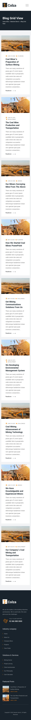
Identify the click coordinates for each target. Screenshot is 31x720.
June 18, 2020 (13, 691)
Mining (20, 181)
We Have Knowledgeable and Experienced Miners (14, 491)
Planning (21, 56)
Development (12, 119)
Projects (6, 645)
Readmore (8, 90)
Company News (8, 641)
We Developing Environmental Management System (15, 368)
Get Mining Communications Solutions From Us (14, 304)
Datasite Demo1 (17, 712)
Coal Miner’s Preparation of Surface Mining (12, 62)
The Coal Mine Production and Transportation (12, 125)
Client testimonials (9, 667)
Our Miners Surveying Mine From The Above (15, 185)
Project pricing (8, 664)
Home (5, 634)
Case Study (7, 648)
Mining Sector (8, 660)
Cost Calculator (8, 674)
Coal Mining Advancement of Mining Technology (14, 429)
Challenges (20, 298)
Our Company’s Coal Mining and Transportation (15, 553)
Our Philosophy (8, 671)
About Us (6, 637)
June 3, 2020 (13, 700)
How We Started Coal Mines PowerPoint (15, 244)
